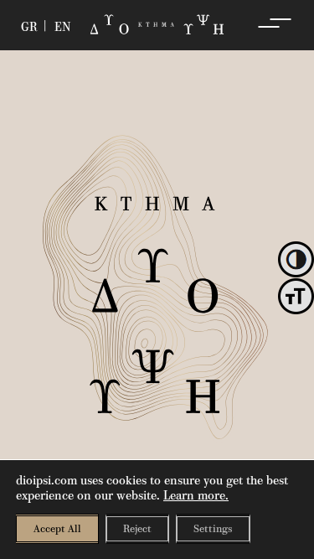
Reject (137, 528)
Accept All (57, 528)
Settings (213, 528)
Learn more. (196, 495)
